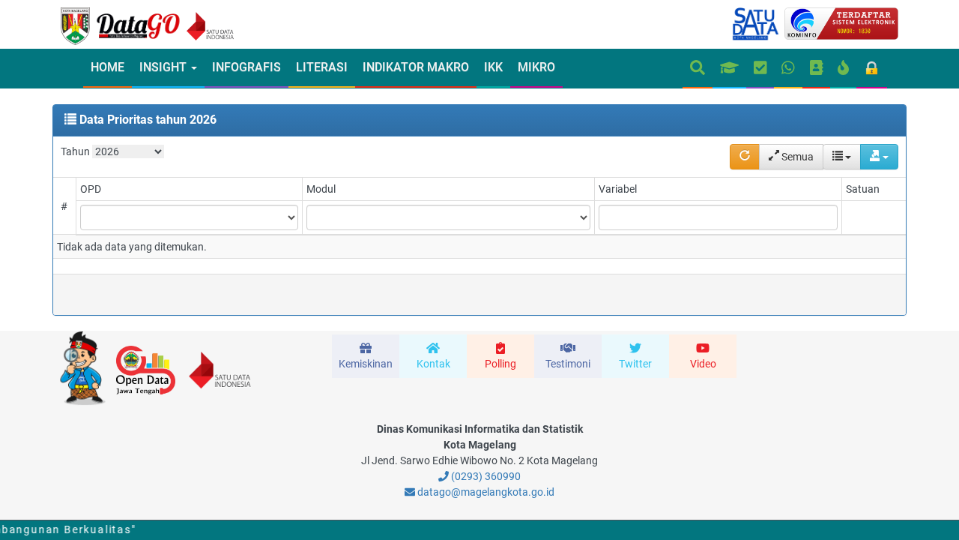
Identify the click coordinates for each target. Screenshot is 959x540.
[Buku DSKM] (816, 68)
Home (107, 67)
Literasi (322, 67)
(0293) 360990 (485, 476)
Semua (796, 157)
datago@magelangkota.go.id (484, 492)
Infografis (246, 67)
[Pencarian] (698, 68)
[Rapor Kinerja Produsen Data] (729, 68)
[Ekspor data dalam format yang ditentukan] (879, 157)
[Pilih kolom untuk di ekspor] (842, 157)
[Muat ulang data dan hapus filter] (745, 157)
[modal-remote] (365, 356)
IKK (493, 67)
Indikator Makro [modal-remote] (416, 67)
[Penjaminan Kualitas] (760, 68)
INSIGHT (164, 67)
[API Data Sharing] (843, 68)
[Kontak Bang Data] (788, 68)
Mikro (536, 67)
